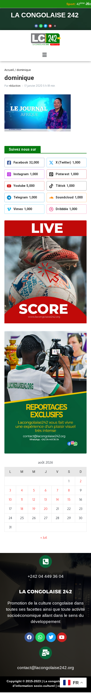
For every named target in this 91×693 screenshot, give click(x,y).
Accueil (9, 70)
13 (45, 499)
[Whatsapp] (41, 26)
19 (33, 509)
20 (45, 509)
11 (22, 499)
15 (69, 499)
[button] (44, 54)
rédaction (15, 85)
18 (22, 509)
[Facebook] (36, 26)
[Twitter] (45, 26)
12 (33, 499)
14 (57, 499)
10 (10, 499)
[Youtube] (50, 26)
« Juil (43, 537)
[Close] (87, 3)
